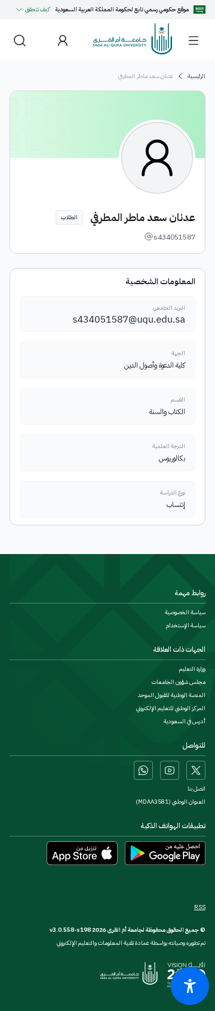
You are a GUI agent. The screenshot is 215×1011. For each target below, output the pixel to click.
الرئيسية (196, 76)
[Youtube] (169, 770)
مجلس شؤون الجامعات (178, 682)
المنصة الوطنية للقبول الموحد (171, 695)
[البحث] (19, 40)
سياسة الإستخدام (185, 625)
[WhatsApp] (143, 770)
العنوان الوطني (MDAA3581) (170, 802)
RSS (199, 907)
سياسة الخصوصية (185, 612)
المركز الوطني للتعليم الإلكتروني (170, 708)
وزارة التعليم (192, 669)
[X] (195, 770)
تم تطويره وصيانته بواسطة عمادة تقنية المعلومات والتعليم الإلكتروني (131, 942)
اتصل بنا (196, 789)
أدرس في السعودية (184, 721)
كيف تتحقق (37, 9)
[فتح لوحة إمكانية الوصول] (190, 986)
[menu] (193, 40)
